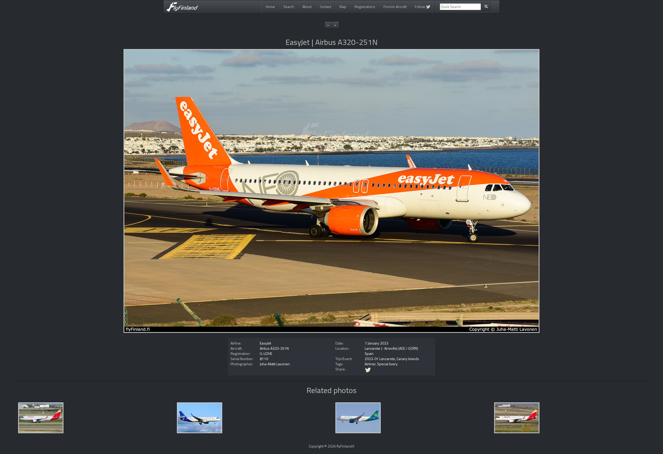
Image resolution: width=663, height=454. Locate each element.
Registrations (365, 6)
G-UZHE (266, 353)
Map (343, 6)
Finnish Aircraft (395, 6)
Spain (369, 353)
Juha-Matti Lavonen (275, 364)
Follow (420, 6)
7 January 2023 (376, 343)
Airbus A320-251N (274, 348)
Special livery (387, 364)
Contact (325, 6)
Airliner (370, 364)
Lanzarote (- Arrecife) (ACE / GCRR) (391, 348)
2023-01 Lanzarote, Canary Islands (392, 358)
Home (270, 6)
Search (288, 6)
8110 (264, 358)
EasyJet (265, 343)
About (307, 6)
